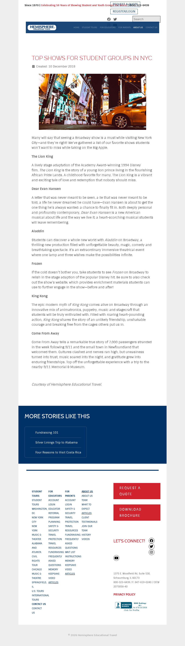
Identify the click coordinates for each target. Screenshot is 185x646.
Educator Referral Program (54, 513)
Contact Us (39, 604)
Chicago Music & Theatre (37, 574)
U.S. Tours (38, 591)
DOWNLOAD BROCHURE (130, 512)
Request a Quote (125, 4)
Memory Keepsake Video (53, 574)
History (86, 534)
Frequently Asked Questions (55, 561)
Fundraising (56, 552)
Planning (54, 521)
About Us (87, 491)
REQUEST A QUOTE (130, 491)
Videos (86, 539)
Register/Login (124, 11)
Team (84, 500)
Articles (53, 582)
